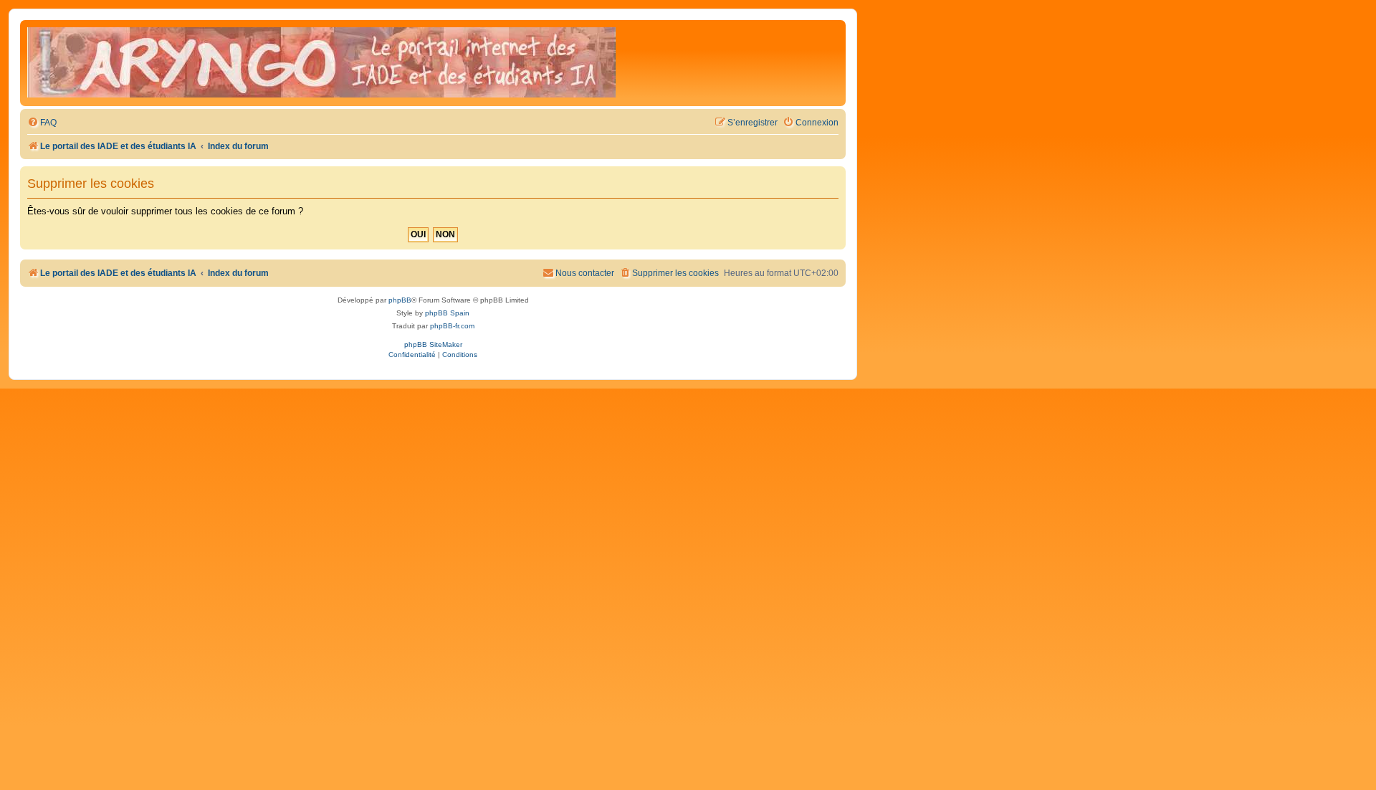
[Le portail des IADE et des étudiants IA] (321, 63)
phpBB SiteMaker (433, 344)
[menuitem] (42, 123)
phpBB (399, 300)
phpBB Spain (447, 313)
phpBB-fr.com (452, 326)
